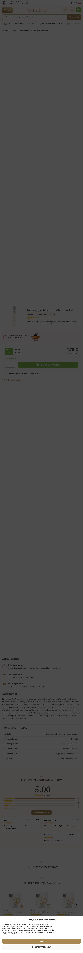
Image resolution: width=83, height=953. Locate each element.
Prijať (41, 941)
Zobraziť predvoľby (41, 947)
